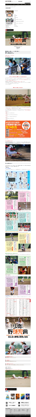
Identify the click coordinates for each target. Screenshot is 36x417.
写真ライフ (14, 4)
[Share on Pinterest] (9, 392)
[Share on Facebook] (6, 392)
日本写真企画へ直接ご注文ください (10, 361)
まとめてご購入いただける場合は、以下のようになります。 (14, 364)
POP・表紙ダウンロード (24, 410)
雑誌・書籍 (18, 4)
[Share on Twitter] (7, 392)
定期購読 (25, 4)
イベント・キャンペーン (16, 410)
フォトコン (11, 4)
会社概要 (27, 410)
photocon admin (13, 7)
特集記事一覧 (19, 410)
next (31, 11)
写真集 (21, 4)
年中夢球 (11, 7)
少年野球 (9, 7)
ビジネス (29, 4)
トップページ (7, 4)
